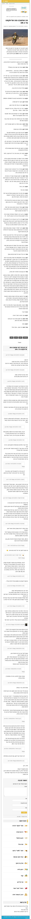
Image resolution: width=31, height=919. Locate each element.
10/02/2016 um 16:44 (10, 668)
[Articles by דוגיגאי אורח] (26, 832)
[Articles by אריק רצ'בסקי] (26, 864)
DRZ (20, 337)
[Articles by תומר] (26, 851)
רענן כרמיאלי (19, 838)
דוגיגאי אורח (19, 832)
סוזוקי (11, 337)
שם (26, 798)
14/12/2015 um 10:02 (10, 463)
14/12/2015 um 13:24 (16, 545)
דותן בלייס (20, 869)
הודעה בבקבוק (12, 3)
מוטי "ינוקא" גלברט (17, 826)
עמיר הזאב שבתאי (18, 857)
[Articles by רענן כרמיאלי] (26, 839)
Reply (12, 355)
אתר (26, 808)
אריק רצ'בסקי (19, 863)
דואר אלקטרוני (24, 803)
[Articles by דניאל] (26, 889)
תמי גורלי (20, 844)
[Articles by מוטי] (26, 827)
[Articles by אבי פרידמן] (26, 883)
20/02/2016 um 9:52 (9, 718)
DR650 (25, 337)
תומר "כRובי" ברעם (18, 851)
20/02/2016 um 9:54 (9, 748)
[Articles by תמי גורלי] (26, 845)
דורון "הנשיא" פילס (18, 894)
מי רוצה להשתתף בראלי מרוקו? (21, 911)
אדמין (14, 26)
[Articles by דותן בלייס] (26, 870)
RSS (7, 3)
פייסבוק (3, 3)
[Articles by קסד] (26, 877)
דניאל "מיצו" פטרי (18, 888)
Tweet (19, 342)
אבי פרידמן (20, 882)
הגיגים (10, 26)
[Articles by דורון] (26, 895)
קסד (22, 876)
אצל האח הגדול (24, 909)
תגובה (25, 786)
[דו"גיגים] (15, 9)
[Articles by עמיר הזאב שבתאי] (26, 858)
